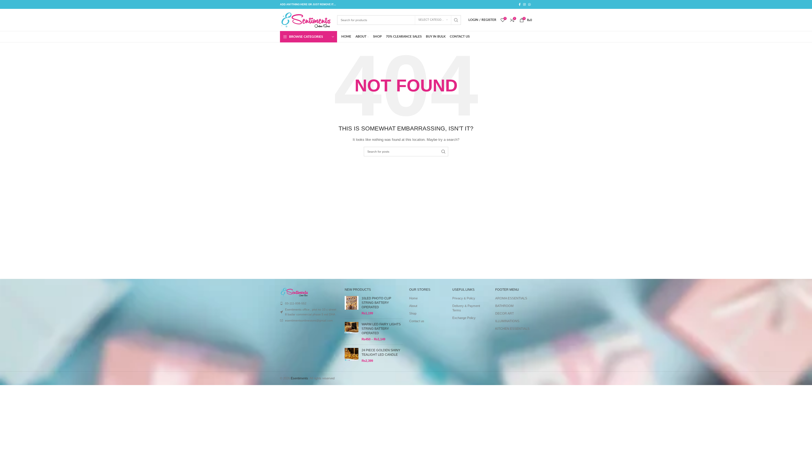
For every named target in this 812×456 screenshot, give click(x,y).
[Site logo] (306, 19)
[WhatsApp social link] (529, 4)
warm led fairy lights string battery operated (381, 328)
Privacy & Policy (463, 298)
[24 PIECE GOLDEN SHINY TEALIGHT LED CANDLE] (351, 355)
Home (413, 298)
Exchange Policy (464, 318)
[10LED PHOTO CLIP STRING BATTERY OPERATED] (351, 305)
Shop (412, 313)
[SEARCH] (456, 20)
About (413, 306)
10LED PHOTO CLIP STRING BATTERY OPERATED (376, 302)
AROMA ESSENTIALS (511, 298)
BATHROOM (504, 306)
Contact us (416, 321)
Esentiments (299, 378)
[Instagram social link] (524, 4)
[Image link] (294, 292)
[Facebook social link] (519, 4)
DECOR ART (504, 313)
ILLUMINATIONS (507, 321)
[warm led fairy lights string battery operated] (351, 331)
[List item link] (309, 303)
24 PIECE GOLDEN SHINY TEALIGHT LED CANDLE (381, 352)
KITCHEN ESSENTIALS (512, 328)
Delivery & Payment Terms (466, 308)
